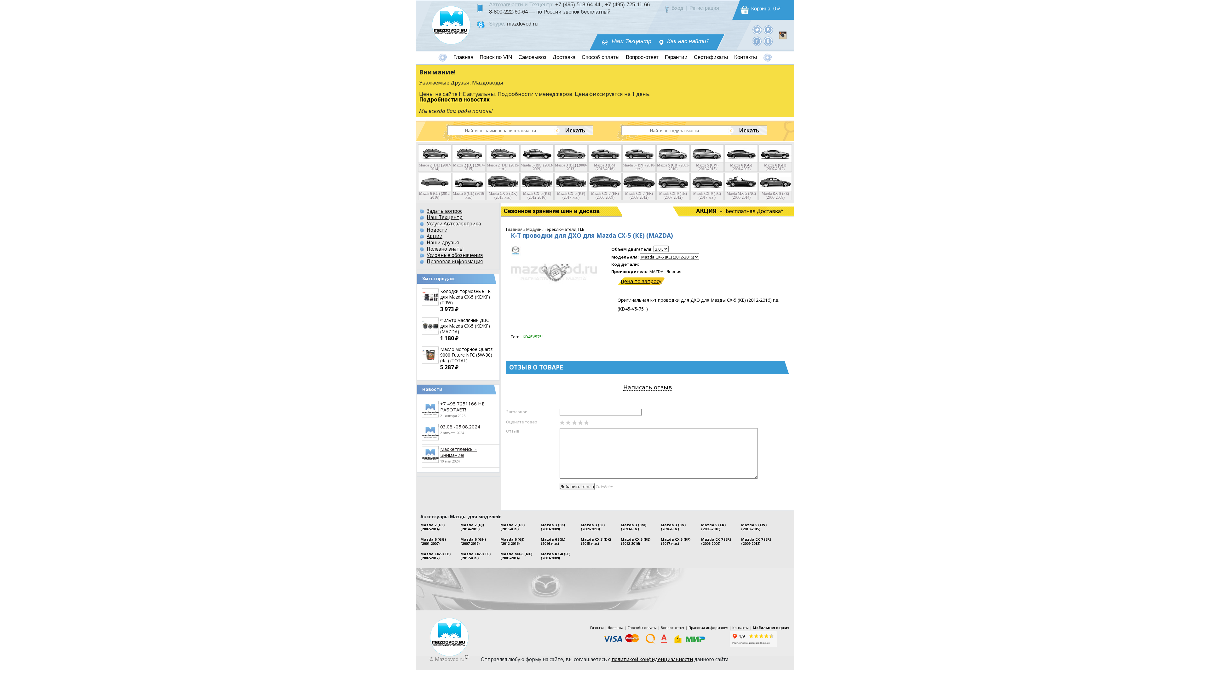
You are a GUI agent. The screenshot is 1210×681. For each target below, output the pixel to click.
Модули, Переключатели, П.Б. (555, 229)
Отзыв (512, 431)
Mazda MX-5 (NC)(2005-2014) (516, 555)
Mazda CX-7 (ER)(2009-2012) (756, 541)
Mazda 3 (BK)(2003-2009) (553, 526)
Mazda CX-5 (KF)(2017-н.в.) (675, 541)
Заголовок (516, 412)
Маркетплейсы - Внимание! (458, 452)
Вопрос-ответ (642, 57)
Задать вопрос (444, 210)
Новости (437, 229)
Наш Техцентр (631, 41)
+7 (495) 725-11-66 (627, 4)
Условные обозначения (455, 255)
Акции (434, 236)
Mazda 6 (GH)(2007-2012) (473, 541)
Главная (463, 57)
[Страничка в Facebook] (757, 41)
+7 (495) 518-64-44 (577, 4)
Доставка (564, 57)
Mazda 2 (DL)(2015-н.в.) (512, 526)
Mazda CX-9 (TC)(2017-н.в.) (475, 555)
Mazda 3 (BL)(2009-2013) (593, 526)
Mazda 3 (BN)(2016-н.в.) (673, 526)
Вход (677, 8)
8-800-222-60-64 (508, 12)
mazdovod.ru (522, 23)
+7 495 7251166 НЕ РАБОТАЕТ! (462, 406)
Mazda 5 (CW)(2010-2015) (754, 526)
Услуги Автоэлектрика (454, 223)
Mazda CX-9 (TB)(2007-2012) (435, 555)
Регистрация (704, 8)
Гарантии (676, 57)
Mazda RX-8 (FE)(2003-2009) (555, 555)
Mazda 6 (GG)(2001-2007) (433, 541)
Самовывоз (532, 57)
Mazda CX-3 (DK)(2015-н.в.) (596, 541)
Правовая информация (455, 261)
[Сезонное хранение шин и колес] (531, 211)
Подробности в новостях (454, 99)
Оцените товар (521, 422)
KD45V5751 (533, 337)
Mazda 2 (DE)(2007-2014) (432, 526)
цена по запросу (641, 281)
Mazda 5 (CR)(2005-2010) (713, 526)
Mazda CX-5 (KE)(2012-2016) (635, 541)
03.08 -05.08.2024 (460, 426)
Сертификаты (711, 57)
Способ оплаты (600, 57)
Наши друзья (443, 242)
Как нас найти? (688, 41)
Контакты (745, 57)
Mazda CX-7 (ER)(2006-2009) (716, 541)
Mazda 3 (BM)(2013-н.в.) (633, 526)
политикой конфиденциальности (652, 659)
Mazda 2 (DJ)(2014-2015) (472, 526)
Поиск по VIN (496, 57)
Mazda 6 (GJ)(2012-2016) (512, 541)
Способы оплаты (642, 627)
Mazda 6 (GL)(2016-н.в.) (553, 541)
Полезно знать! (445, 248)
